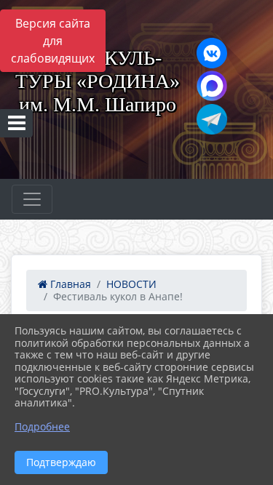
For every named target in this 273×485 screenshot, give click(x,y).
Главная (69, 284)
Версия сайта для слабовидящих (53, 40)
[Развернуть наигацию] (32, 199)
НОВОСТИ (131, 284)
